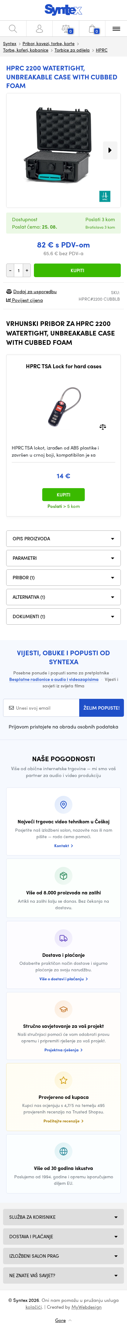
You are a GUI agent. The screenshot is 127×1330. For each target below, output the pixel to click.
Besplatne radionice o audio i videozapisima (54, 679)
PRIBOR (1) (24, 577)
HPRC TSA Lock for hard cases (63, 366)
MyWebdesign (87, 1306)
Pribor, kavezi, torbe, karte (49, 43)
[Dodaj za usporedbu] (103, 426)
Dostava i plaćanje (31, 1236)
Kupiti (77, 270)
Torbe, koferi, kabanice (25, 50)
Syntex (9, 43)
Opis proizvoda (31, 538)
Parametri (25, 558)
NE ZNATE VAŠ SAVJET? (32, 1275)
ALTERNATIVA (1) (29, 596)
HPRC (102, 50)
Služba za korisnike (32, 1217)
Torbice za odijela (72, 50)
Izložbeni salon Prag (34, 1255)
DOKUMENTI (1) (29, 616)
